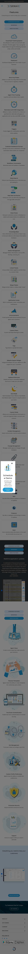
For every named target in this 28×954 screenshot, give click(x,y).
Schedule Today (8, 489)
